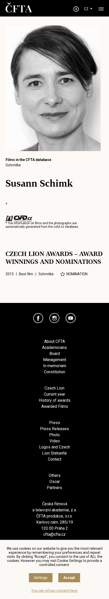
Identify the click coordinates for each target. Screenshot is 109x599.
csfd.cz (58, 227)
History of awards (54, 400)
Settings (40, 578)
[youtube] (71, 318)
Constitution (54, 371)
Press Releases (54, 428)
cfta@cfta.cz (54, 534)
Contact (54, 459)
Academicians (54, 347)
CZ (86, 9)
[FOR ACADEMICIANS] (76, 9)
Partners (54, 487)
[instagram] (54, 318)
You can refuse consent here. (54, 591)
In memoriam (54, 365)
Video (54, 441)
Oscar (54, 481)
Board (54, 353)
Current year (54, 394)
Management (54, 359)
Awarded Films (54, 406)
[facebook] (38, 318)
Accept (69, 578)
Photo (54, 434)
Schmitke (13, 165)
